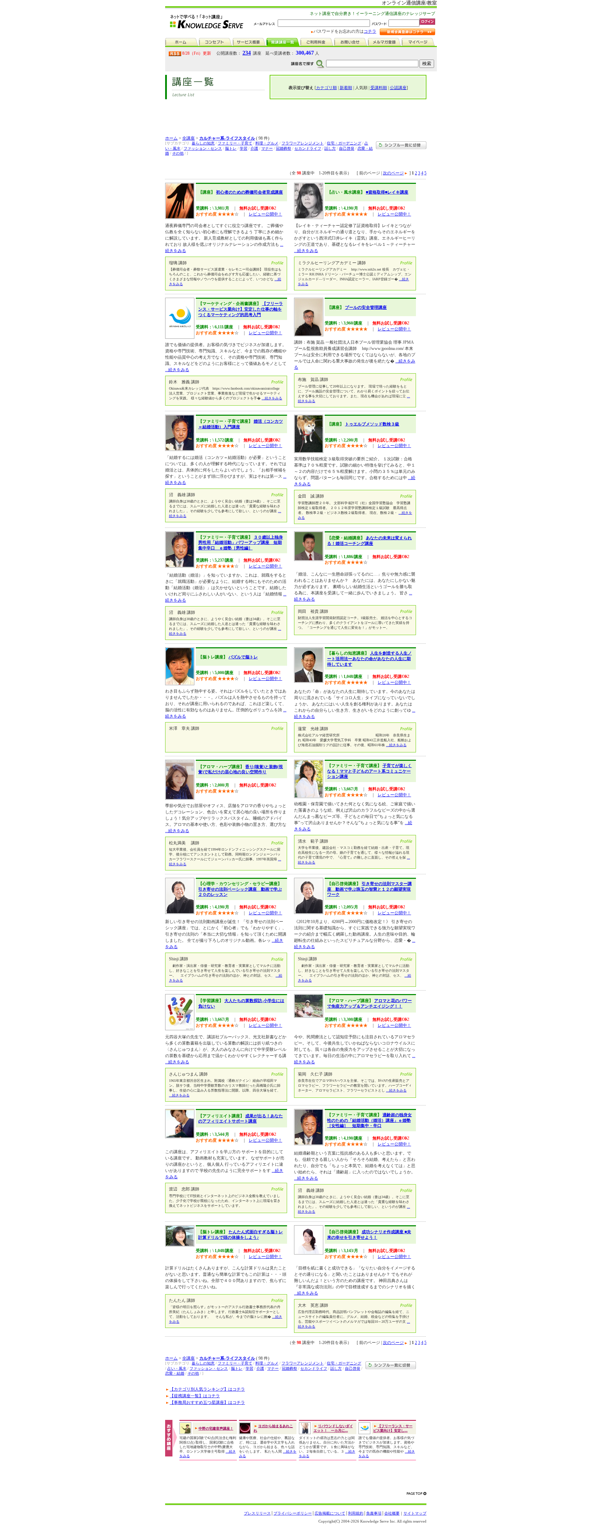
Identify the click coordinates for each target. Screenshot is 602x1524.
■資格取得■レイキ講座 (387, 192)
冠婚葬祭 (283, 148)
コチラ (370, 31)
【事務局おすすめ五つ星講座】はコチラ (207, 1402)
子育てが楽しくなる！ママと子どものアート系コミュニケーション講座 (369, 771)
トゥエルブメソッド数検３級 (372, 424)
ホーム (171, 138)
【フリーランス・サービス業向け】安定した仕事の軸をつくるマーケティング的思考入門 (240, 309)
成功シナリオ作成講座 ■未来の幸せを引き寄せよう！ (369, 1234)
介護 (254, 148)
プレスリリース (257, 1513)
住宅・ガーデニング (344, 143)
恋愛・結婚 (174, 1373)
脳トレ (231, 148)
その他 (178, 153)
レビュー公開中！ (265, 214)
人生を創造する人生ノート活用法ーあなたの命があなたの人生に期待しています (369, 658)
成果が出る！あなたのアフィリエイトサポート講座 (240, 1118)
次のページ (393, 173)
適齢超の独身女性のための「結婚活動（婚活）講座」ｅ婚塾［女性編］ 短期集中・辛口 (369, 1120)
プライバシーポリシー (292, 1513)
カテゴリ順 (326, 87)
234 (246, 53)
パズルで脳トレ (243, 657)
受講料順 (378, 87)
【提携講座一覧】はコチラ (195, 1395)
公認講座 (398, 87)
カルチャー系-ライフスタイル (227, 138)
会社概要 (392, 1513)
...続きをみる (306, 250)
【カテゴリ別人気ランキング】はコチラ (207, 1389)
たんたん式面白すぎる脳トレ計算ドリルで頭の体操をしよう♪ (240, 1234)
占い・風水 (176, 1368)
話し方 (330, 148)
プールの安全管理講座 (366, 307)
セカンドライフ (307, 148)
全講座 (188, 138)
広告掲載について (330, 1513)
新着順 (346, 87)
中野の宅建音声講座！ (216, 1428)
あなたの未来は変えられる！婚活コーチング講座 (369, 541)
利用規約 (355, 1513)
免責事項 (373, 1513)
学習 (243, 148)
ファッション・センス (203, 148)
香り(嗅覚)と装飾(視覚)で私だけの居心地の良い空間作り (240, 769)
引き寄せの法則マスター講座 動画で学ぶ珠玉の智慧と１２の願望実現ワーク (369, 889)
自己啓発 (346, 148)
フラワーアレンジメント (302, 143)
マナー (267, 148)
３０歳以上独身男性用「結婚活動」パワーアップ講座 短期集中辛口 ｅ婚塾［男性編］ (240, 542)
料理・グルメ (266, 143)
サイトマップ (414, 1513)
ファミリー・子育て (235, 143)
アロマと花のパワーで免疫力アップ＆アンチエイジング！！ (369, 1003)
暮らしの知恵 (203, 143)
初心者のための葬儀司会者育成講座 (249, 192)
